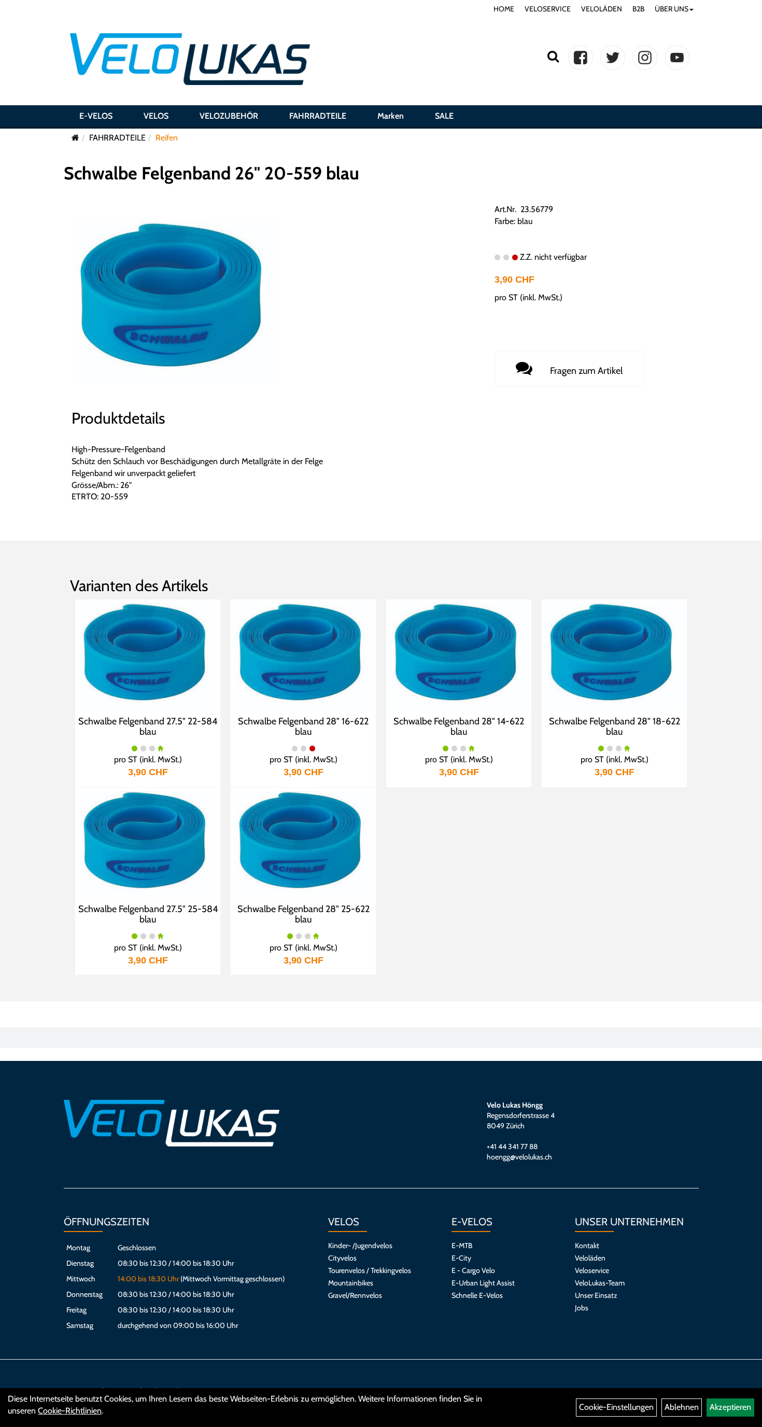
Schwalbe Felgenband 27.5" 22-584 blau (147, 726)
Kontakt (587, 1245)
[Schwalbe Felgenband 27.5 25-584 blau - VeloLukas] (148, 844)
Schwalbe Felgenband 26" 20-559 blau (211, 173)
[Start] (75, 138)
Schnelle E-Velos (477, 1295)
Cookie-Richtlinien (70, 1411)
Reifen (167, 138)
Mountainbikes (350, 1283)
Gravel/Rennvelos (355, 1295)
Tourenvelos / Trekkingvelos (369, 1270)
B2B (638, 8)
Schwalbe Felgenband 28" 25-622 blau (303, 914)
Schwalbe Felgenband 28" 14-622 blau (458, 726)
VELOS (156, 116)
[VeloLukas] (190, 59)
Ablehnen (682, 1407)
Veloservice (592, 1270)
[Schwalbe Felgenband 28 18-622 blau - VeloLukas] (614, 656)
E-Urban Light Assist (483, 1283)
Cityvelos (342, 1258)
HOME (503, 8)
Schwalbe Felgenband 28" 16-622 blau (303, 726)
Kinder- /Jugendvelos (360, 1245)
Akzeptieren (730, 1407)
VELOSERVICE (548, 8)
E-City (461, 1258)
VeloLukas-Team (600, 1283)
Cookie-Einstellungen (616, 1407)
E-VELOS (95, 116)
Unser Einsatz (596, 1295)
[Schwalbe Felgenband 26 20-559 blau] (176, 301)
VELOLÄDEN (601, 8)
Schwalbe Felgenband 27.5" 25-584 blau (148, 914)
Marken (390, 116)
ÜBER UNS (671, 8)
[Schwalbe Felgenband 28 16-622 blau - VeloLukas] (303, 656)
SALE (444, 116)
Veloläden (590, 1258)
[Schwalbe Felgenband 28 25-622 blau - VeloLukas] (303, 844)
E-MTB (461, 1245)
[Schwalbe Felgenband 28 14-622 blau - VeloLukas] (459, 656)
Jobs (581, 1307)
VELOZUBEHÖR (229, 116)
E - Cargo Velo (473, 1270)
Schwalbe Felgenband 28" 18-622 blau (614, 726)
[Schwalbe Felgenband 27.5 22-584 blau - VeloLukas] (148, 656)
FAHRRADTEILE (317, 116)
